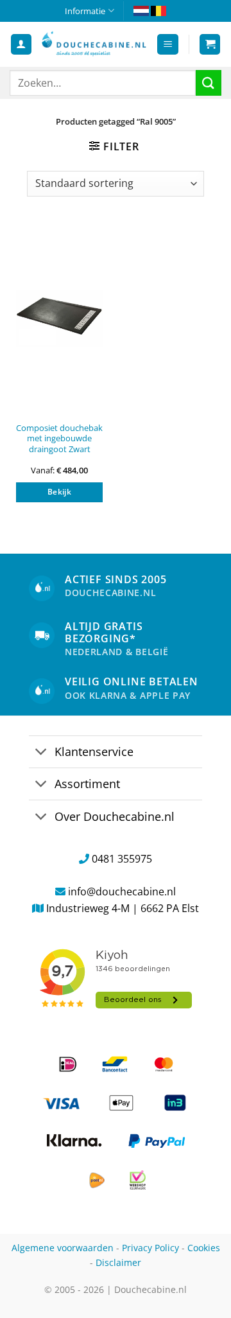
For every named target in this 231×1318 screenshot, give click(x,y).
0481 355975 (122, 859)
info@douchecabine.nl (122, 891)
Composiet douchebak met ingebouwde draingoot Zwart (59, 439)
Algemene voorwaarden (63, 1248)
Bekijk (59, 491)
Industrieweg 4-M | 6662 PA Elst (122, 908)
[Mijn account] (21, 44)
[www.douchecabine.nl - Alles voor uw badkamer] (94, 44)
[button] (167, 44)
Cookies (203, 1248)
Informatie (85, 11)
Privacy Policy (150, 1248)
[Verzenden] (208, 82)
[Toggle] (41, 753)
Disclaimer (118, 1262)
